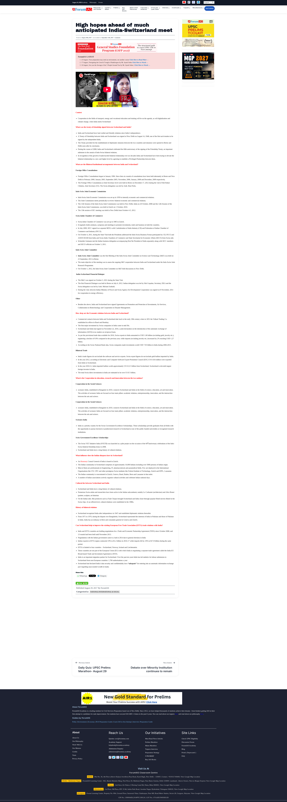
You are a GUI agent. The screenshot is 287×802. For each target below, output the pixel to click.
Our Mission (76, 748)
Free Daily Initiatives (144, 8)
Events (101, 2)
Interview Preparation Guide (143, 722)
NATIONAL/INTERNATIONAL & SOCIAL (104, 592)
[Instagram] (117, 757)
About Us (75, 738)
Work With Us (77, 745)
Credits (74, 752)
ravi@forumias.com (122, 739)
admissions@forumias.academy (120, 752)
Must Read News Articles (154, 739)
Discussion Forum (188, 742)
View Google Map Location (190, 777)
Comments (117, 37)
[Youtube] (126, 757)
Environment (82, 722)
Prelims (115, 8)
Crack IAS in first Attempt (122, 722)
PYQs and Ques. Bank (155, 8)
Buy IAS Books (124, 9)
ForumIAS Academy (189, 746)
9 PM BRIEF (149, 756)
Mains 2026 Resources (134, 8)
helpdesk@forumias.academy (119, 745)
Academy (85, 2)
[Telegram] (121, 757)
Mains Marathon (151, 746)
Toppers (186, 8)
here (176, 714)
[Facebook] (110, 757)
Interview (165, 8)
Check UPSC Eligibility (190, 739)
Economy (91, 722)
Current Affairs (107, 8)
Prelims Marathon (151, 742)
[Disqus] (125, 625)
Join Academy (209, 8)
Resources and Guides (97, 8)
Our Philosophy (77, 741)
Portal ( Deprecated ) (189, 752)
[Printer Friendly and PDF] (82, 583)
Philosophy (93, 2)
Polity (74, 722)
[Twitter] (113, 757)
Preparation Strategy (152, 752)
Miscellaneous (197, 8)
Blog (183, 749)
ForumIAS (105, 588)
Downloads (175, 8)
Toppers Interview (151, 749)
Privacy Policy (77, 759)
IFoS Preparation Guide (104, 722)
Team (74, 755)
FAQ (183, 756)
